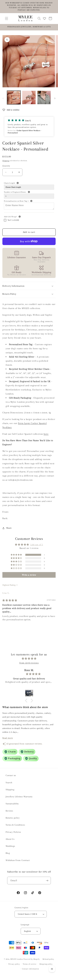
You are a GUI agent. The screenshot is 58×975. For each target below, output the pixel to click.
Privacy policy (14, 964)
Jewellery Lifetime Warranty (19, 796)
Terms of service (29, 964)
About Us (10, 839)
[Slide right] (55, 98)
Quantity (6, 166)
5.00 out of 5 (36, 544)
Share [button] (9, 528)
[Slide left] (3, 98)
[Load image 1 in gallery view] (14, 97)
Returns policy (13, 818)
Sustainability (12, 803)
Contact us (11, 775)
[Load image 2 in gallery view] (29, 97)
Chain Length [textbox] (19, 183)
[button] (6, 18)
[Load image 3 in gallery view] (44, 97)
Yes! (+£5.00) (13, 220)
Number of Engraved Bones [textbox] (25, 192)
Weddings (10, 846)
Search (9, 782)
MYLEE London (16, 959)
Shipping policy (46, 964)
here (46, 434)
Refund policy (48, 959)
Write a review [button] (29, 575)
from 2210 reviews (29, 662)
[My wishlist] (44, 18)
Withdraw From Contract (18, 860)
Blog (8, 853)
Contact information (30, 969)
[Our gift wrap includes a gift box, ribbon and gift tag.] (20, 217)
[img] (9, 600)
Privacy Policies (13, 832)
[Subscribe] (47, 880)
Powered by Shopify (32, 959)
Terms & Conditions (15, 825)
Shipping (5, 161)
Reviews (9, 811)
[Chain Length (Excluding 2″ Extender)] (18, 183)
